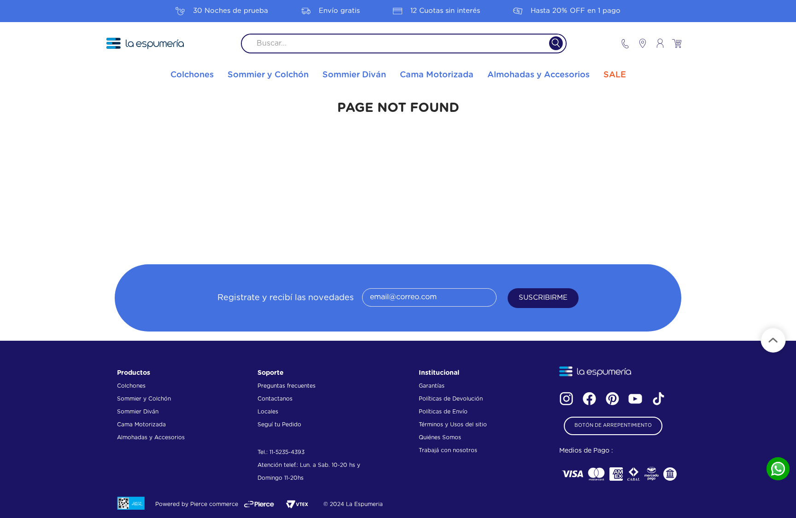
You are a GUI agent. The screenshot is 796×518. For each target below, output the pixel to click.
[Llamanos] (625, 43)
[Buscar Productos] (550, 43)
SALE (614, 75)
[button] (613, 426)
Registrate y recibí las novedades (285, 298)
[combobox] (404, 43)
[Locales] (638, 43)
